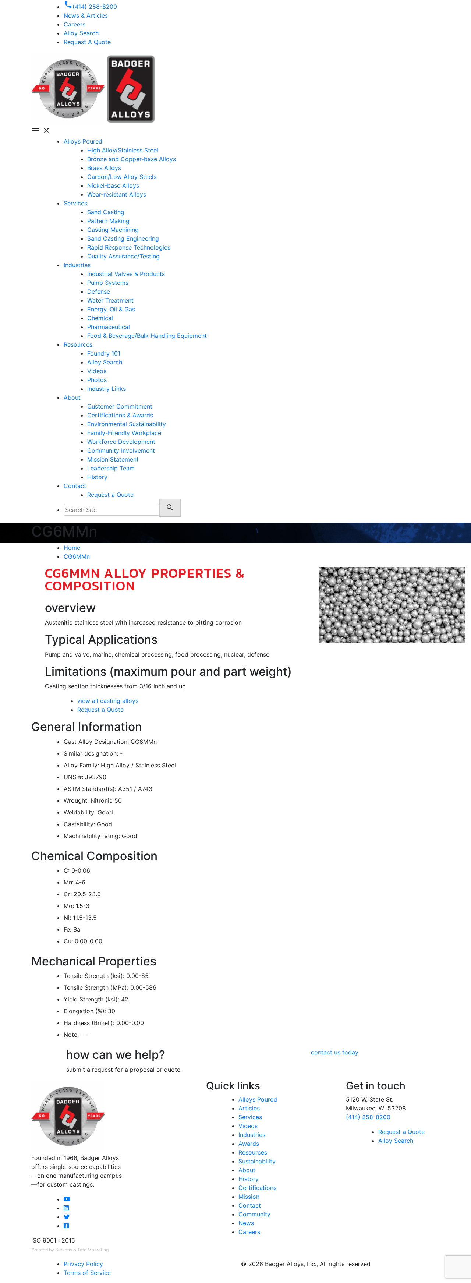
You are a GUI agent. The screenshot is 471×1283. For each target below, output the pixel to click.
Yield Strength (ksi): (91, 999)
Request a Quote (110, 494)
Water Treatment (110, 300)
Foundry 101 (103, 353)
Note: (71, 1034)
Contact (75, 485)
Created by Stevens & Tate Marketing (70, 1249)
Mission (248, 1196)
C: (67, 870)
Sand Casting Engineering (123, 238)
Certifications (257, 1187)
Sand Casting (105, 212)
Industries (77, 265)
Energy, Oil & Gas (111, 309)
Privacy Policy (83, 1264)
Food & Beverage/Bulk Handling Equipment (147, 335)
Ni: (67, 917)
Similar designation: (91, 753)
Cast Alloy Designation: (96, 741)
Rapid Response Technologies (128, 247)
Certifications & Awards (120, 415)
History (97, 477)
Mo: (69, 905)
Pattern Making (108, 221)
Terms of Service (87, 1272)
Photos (97, 380)
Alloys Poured (83, 141)
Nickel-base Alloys (113, 185)
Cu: (68, 941)
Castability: (79, 824)
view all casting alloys (107, 700)
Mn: (69, 882)
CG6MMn (77, 556)
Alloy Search (81, 33)
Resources (78, 344)
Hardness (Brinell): (89, 1022)
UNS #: (73, 777)
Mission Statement (113, 459)
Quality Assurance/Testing (123, 256)
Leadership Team (111, 468)
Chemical (100, 318)
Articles (249, 1108)
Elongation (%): (85, 1011)
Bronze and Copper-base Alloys (131, 159)
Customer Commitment (119, 406)
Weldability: (80, 812)
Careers (249, 1232)
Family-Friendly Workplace (124, 432)
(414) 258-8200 (368, 1117)
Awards (248, 1143)
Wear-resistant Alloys (116, 194)
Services (75, 203)
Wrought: (76, 800)
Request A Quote (87, 42)
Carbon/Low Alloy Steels (121, 176)
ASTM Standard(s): (90, 788)
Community (254, 1214)
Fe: (67, 929)
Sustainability (257, 1161)
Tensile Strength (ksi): (94, 975)
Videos (96, 371)
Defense (98, 291)
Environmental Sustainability (126, 424)
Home (72, 547)
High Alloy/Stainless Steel (122, 150)
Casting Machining (113, 229)
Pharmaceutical (108, 327)
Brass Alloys (104, 168)
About (72, 397)
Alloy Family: (81, 765)
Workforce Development (121, 441)
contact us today (334, 1052)
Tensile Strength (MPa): (96, 987)
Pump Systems (107, 282)
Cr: (68, 894)
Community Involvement (121, 450)
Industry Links (106, 388)
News (246, 1223)
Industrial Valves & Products (126, 274)
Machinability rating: (92, 836)
